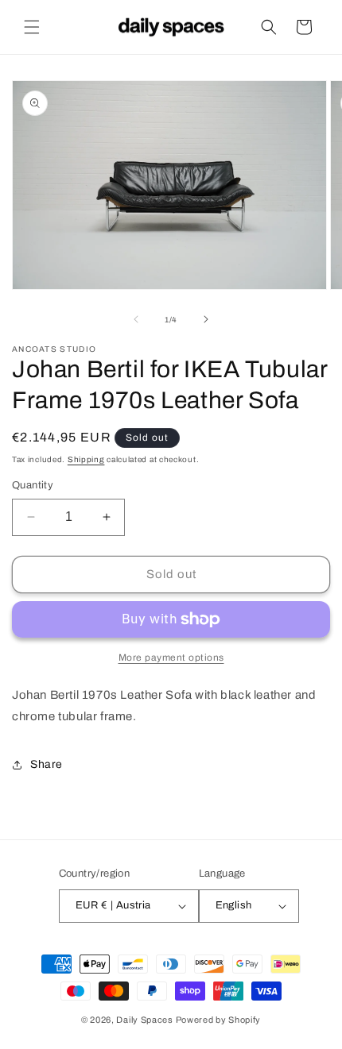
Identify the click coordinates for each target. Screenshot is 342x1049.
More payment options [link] (171, 657)
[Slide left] (136, 319)
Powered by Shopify (219, 1019)
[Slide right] (205, 319)
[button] (31, 27)
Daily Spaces (144, 1019)
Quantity (32, 485)
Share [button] (46, 764)
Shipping (86, 459)
